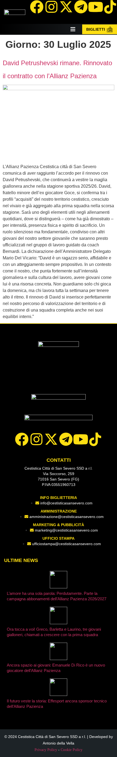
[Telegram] (81, 7)
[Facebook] (37, 7)
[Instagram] (51, 7)
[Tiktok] (95, 439)
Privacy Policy (46, 750)
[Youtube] (95, 7)
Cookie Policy (71, 750)
